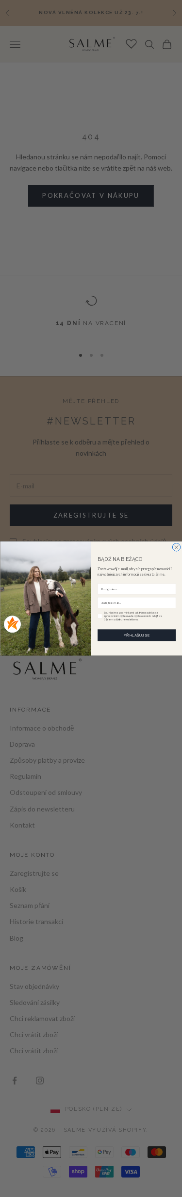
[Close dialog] (176, 547)
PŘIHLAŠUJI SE (136, 635)
